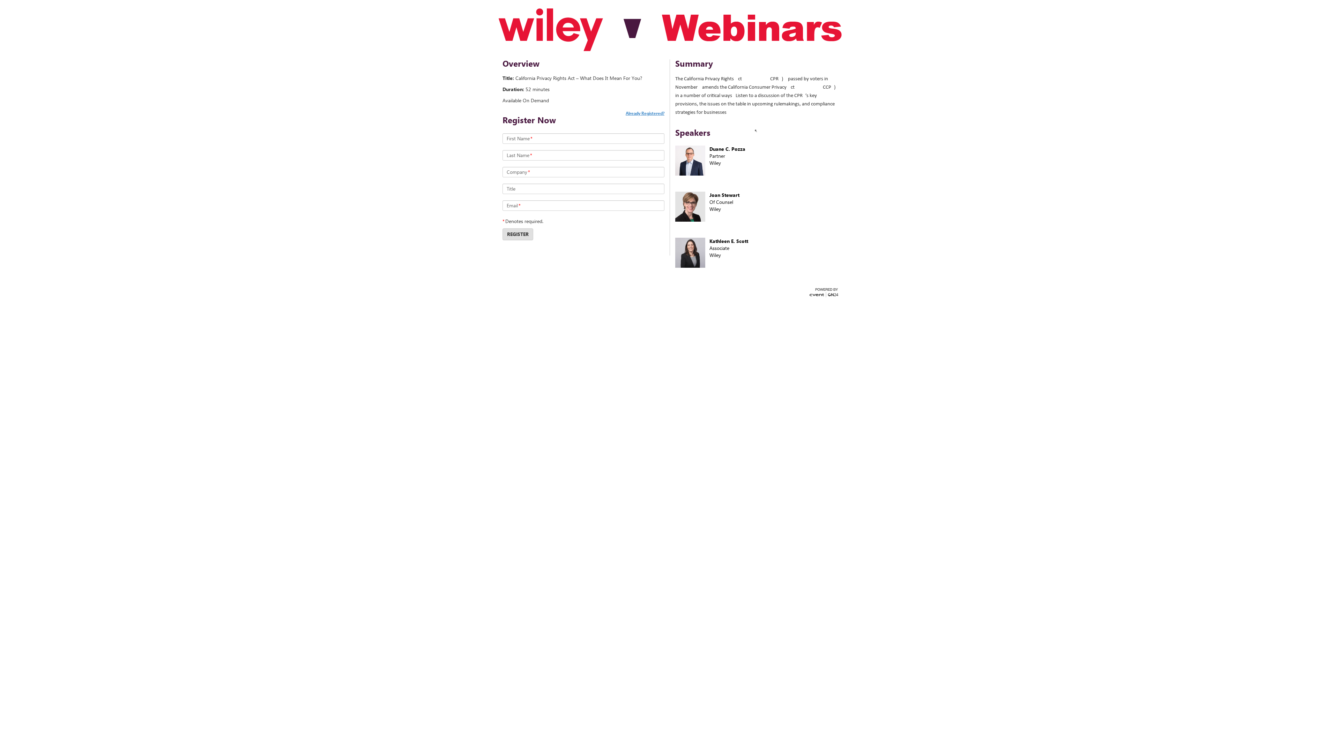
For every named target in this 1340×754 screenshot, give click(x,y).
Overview (520, 63)
